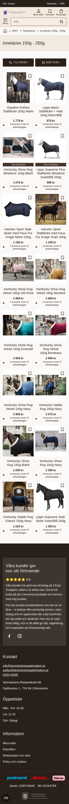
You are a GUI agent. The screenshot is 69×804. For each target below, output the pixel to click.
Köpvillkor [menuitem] (9, 749)
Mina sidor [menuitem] (9, 743)
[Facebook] (9, 636)
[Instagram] (19, 636)
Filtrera (20, 62)
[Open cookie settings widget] (6, 798)
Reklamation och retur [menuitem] (16, 755)
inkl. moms (9, 3)
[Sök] (61, 22)
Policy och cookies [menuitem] (14, 761)
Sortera (52, 62)
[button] (5, 21)
